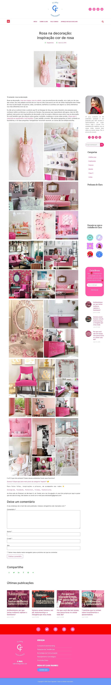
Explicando (92, 161)
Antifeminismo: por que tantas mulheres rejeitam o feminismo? (98, 306)
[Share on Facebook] (23, 572)
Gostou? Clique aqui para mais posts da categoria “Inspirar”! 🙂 (28, 481)
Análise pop (92, 157)
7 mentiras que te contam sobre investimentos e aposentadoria (91, 612)
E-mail (9, 538)
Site (8, 545)
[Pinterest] (102, 9)
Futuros (91, 165)
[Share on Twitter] (14, 572)
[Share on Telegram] (33, 572)
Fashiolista (46, 490)
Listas (90, 177)
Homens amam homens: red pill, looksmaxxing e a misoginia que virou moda (98, 321)
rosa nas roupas (25, 100)
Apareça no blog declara (69, 21)
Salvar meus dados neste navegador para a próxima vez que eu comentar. (32, 552)
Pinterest (29, 490)
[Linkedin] (94, 9)
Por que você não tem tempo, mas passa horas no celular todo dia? (98, 335)
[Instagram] (90, 9)
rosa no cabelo (36, 100)
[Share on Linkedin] (18, 572)
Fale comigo (54, 21)
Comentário (11, 509)
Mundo (91, 169)
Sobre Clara (44, 21)
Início (35, 21)
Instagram (11, 490)
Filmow (37, 490)
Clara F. (91, 173)
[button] (8, 21)
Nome (9, 531)
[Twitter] (98, 9)
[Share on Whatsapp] (9, 572)
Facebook (19, 490)
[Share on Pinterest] (28, 572)
